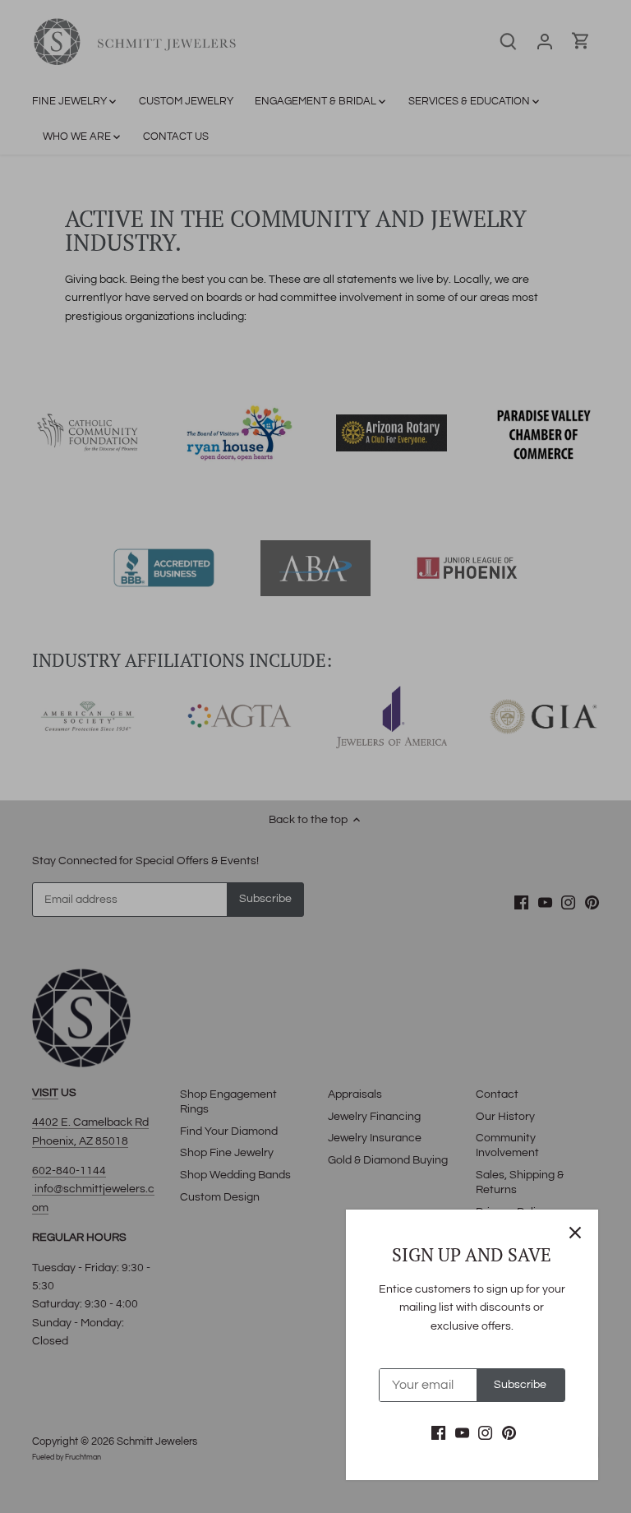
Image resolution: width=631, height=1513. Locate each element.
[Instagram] (485, 1433)
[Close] (575, 1233)
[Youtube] (462, 1433)
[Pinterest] (509, 1433)
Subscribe (520, 1384)
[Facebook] (438, 1433)
